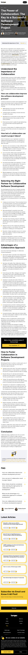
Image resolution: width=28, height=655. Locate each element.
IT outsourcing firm (5, 63)
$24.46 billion (15, 54)
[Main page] (3, 2)
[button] (14, 473)
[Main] (14, 616)
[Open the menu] (25, 2)
